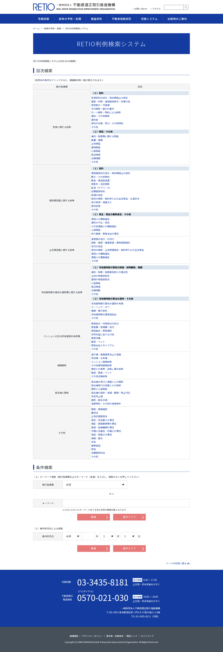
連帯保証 (95, 445)
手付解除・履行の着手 (102, 108)
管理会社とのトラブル (102, 345)
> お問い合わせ (140, 8)
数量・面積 (97, 140)
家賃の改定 (97, 195)
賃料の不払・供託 (100, 222)
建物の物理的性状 (100, 279)
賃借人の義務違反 (100, 257)
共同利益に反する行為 (102, 334)
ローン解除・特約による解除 (106, 112)
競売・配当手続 (99, 400)
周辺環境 (95, 154)
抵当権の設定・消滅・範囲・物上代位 (110, 392)
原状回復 (95, 206)
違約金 (94, 119)
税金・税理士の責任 (101, 434)
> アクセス (156, 8)
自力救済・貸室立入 (101, 202)
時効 (93, 449)
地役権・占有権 (99, 358)
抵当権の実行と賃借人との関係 (107, 381)
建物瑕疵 (95, 147)
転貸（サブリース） (101, 187)
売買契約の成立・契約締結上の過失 (109, 97)
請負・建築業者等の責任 (103, 423)
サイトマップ (147, 636)
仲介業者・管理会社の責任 (105, 233)
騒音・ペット (98, 341)
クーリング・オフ (100, 307)
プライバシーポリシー (92, 636)
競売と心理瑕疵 (99, 389)
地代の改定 (97, 246)
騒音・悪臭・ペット (101, 372)
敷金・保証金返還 (100, 180)
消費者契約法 (98, 452)
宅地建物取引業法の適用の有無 (107, 303)
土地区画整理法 (99, 416)
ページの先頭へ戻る (176, 563)
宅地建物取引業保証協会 (103, 314)
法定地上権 (97, 396)
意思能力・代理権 (100, 105)
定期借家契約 (98, 191)
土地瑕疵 (95, 143)
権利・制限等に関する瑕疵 (105, 136)
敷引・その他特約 (100, 176)
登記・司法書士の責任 (102, 420)
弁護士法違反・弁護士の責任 (106, 431)
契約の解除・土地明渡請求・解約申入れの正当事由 (117, 250)
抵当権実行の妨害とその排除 (106, 385)
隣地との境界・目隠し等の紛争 (107, 369)
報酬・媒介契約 (99, 310)
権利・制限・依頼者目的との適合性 (109, 272)
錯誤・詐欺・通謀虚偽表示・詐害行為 (110, 101)
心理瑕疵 (95, 151)
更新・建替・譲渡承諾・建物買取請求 (110, 242)
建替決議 (95, 338)
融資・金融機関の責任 (102, 427)
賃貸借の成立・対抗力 (102, 239)
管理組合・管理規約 (101, 330)
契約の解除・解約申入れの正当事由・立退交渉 (115, 198)
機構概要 (74, 636)
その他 (94, 127)
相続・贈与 (97, 438)
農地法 (94, 412)
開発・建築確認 (99, 409)
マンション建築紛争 (101, 361)
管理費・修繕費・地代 (102, 327)
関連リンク (132, 636)
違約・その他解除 (100, 116)
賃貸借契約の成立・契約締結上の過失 (110, 173)
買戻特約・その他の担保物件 (106, 403)
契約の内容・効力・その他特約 (107, 123)
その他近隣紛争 (99, 376)
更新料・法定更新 (100, 184)
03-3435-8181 (102, 582)
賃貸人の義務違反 (100, 219)
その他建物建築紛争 (101, 365)
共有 (93, 441)
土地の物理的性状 (100, 275)
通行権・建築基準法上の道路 (106, 354)
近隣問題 (95, 158)
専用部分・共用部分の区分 (105, 323)
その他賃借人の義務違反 (103, 226)
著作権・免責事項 (114, 636)
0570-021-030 (102, 595)
